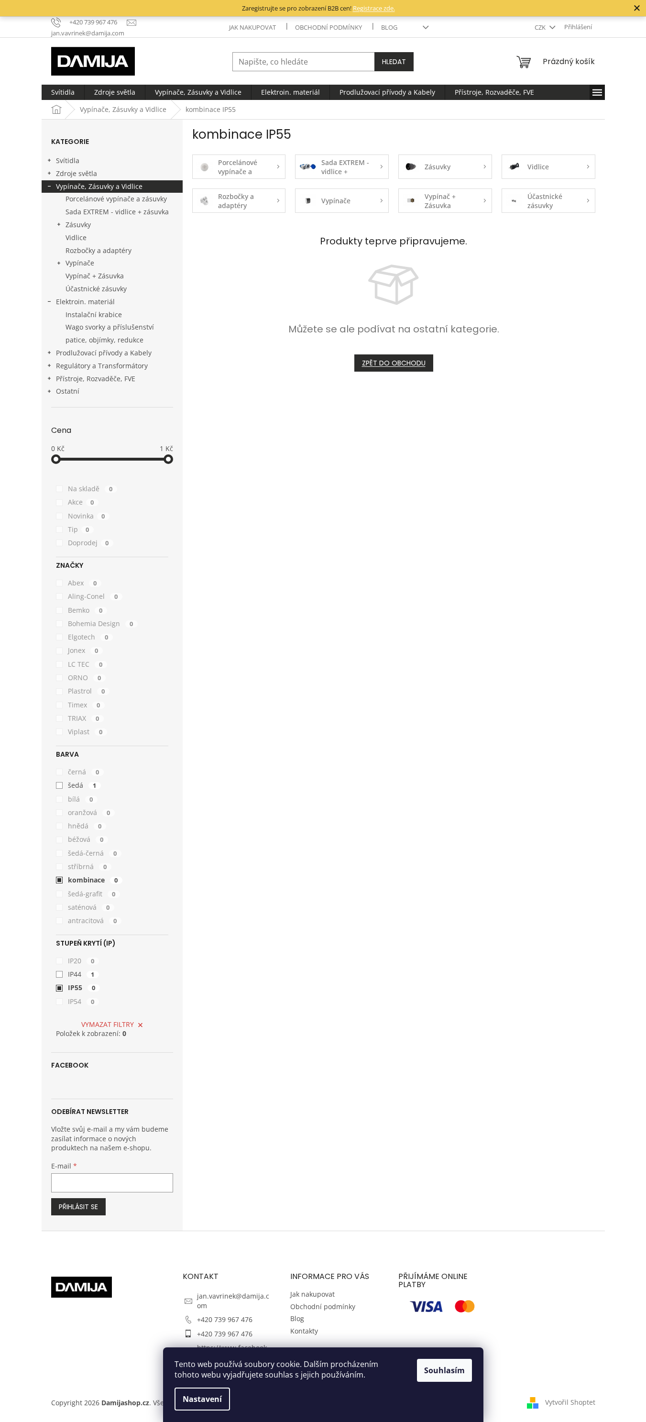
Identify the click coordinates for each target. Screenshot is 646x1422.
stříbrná (87, 866)
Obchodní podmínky (328, 27)
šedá (82, 785)
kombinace (93, 879)
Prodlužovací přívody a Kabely (104, 352)
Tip (78, 529)
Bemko (85, 610)
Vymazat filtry (107, 1024)
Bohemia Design (100, 623)
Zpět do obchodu (394, 363)
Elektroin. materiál (85, 301)
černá (83, 771)
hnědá (85, 825)
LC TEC (85, 664)
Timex (84, 704)
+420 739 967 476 (224, 1319)
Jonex (83, 650)
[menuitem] (63, 92)
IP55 (82, 987)
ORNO (84, 677)
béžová (86, 839)
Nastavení (202, 1399)
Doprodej (88, 542)
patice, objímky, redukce (104, 339)
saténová (89, 907)
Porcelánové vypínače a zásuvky (116, 198)
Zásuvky (78, 224)
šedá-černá (92, 853)
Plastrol (86, 690)
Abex (82, 582)
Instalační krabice (94, 314)
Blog (389, 27)
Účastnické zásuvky (96, 288)
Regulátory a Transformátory (102, 365)
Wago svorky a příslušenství (110, 326)
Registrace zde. (374, 8)
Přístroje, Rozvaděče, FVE (95, 378)
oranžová (89, 812)
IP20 (81, 960)
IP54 (81, 1001)
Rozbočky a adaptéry (98, 250)
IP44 (81, 974)
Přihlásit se (78, 1207)
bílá (80, 799)
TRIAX (83, 718)
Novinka (86, 515)
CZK (541, 27)
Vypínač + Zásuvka (95, 275)
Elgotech (88, 636)
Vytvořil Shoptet (570, 1401)
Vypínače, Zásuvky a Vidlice (99, 186)
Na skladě (90, 488)
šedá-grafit (92, 893)
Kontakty (304, 1330)
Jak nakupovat (252, 27)
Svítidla (67, 160)
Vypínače (80, 262)
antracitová (92, 920)
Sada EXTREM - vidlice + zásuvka (117, 211)
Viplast (85, 731)
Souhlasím (444, 1370)
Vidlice (76, 237)
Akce (81, 502)
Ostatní (67, 391)
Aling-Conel (93, 596)
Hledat (394, 61)
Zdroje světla (76, 173)
